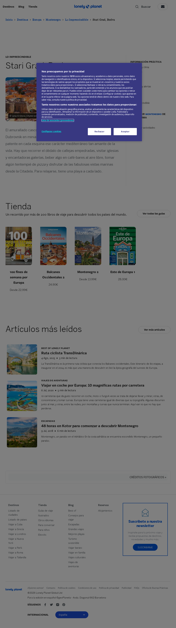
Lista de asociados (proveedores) (58, 120)
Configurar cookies (51, 131)
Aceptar (125, 131)
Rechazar (99, 131)
